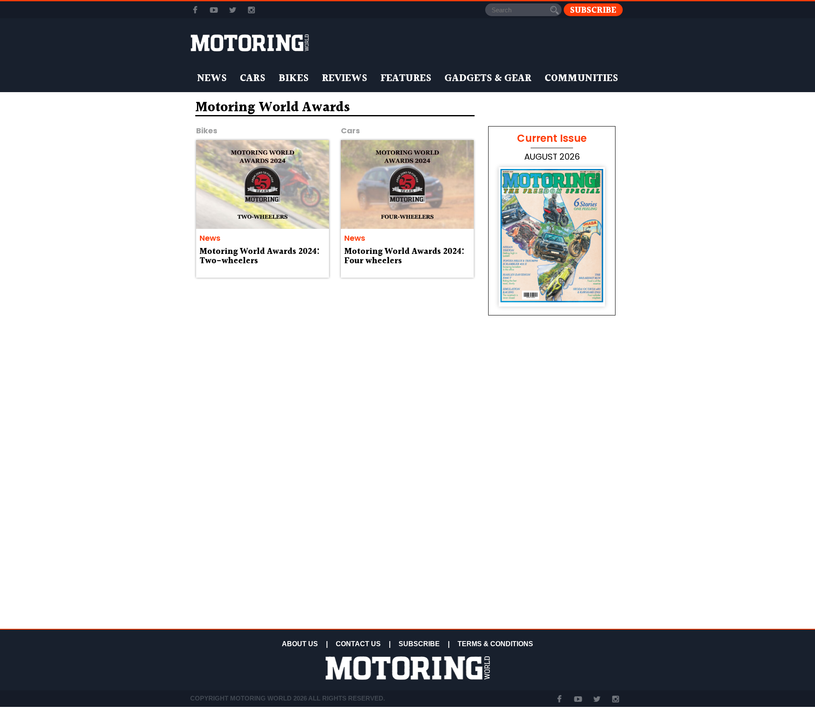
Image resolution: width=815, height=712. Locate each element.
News (212, 78)
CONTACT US (358, 643)
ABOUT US (300, 643)
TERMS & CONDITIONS (495, 643)
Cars (252, 78)
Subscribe (593, 10)
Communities (581, 78)
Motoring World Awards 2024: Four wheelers (404, 256)
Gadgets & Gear (487, 78)
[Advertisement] (551, 565)
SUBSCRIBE (419, 643)
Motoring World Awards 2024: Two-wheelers (260, 256)
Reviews (344, 78)
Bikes (293, 78)
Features (405, 78)
